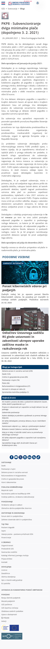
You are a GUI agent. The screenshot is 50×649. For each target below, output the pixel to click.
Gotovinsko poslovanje (10, 412)
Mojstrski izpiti (7, 490)
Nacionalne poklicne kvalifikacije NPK (15, 494)
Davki (3, 466)
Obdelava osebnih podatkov (12, 611)
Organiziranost (7, 545)
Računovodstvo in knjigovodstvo (13, 475)
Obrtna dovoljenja (8, 577)
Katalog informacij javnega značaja (14, 555)
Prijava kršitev (6, 559)
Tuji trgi (4, 524)
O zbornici (6, 542)
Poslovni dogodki (7, 527)
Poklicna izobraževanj (11, 487)
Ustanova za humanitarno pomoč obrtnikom (21, 590)
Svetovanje (12, 8)
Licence (4, 570)
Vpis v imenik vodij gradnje (11, 580)
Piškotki (6, 618)
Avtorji (3, 621)
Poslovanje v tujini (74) (10, 380)
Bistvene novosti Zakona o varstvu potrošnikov (20, 429)
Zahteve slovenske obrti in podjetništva (16, 519)
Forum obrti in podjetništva (12, 516)
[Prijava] (37, 3)
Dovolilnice (5, 573)
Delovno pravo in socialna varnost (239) (17, 371)
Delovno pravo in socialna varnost (14, 472)
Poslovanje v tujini (8, 469)
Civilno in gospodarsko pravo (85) (15, 377)
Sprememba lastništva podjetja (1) (15, 392)
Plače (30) (5, 383)
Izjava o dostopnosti (9, 614)
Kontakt (4, 562)
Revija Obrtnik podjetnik (10, 598)
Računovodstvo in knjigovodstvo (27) (16, 386)
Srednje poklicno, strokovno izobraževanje (17, 497)
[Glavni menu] (3, 4)
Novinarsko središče (9, 552)
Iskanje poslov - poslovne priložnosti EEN (17, 534)
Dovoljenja (6, 567)
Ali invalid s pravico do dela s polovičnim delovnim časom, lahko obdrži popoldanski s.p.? (24, 403)
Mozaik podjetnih (8, 601)
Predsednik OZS (7, 549)
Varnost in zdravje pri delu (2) (13, 389)
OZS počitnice (6, 604)
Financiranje (6, 537)
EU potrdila (5, 583)
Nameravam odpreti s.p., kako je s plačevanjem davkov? (23, 426)
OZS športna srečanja (9, 608)
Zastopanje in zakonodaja (13, 513)
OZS (3, 8)
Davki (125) (6, 374)
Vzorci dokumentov (8, 482)
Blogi (22, 8)
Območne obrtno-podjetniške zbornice (16, 508)
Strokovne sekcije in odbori (11, 505)
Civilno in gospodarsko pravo (12, 479)
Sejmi (3, 531)
